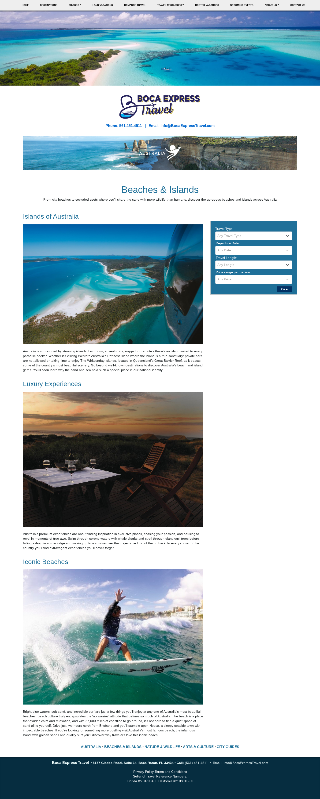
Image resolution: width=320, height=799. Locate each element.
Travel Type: (224, 229)
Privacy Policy (143, 772)
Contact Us (297, 5)
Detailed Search (227, 288)
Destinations (48, 5)
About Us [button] (271, 5)
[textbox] (254, 236)
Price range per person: (233, 272)
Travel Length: (226, 258)
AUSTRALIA (91, 747)
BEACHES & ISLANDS (122, 747)
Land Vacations (103, 5)
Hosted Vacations (207, 5)
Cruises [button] (74, 5)
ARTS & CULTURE (198, 747)
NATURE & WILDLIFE (162, 747)
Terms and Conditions (171, 772)
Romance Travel (135, 5)
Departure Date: (228, 243)
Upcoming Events (241, 5)
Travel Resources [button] (169, 5)
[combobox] (253, 235)
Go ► (284, 289)
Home (25, 5)
